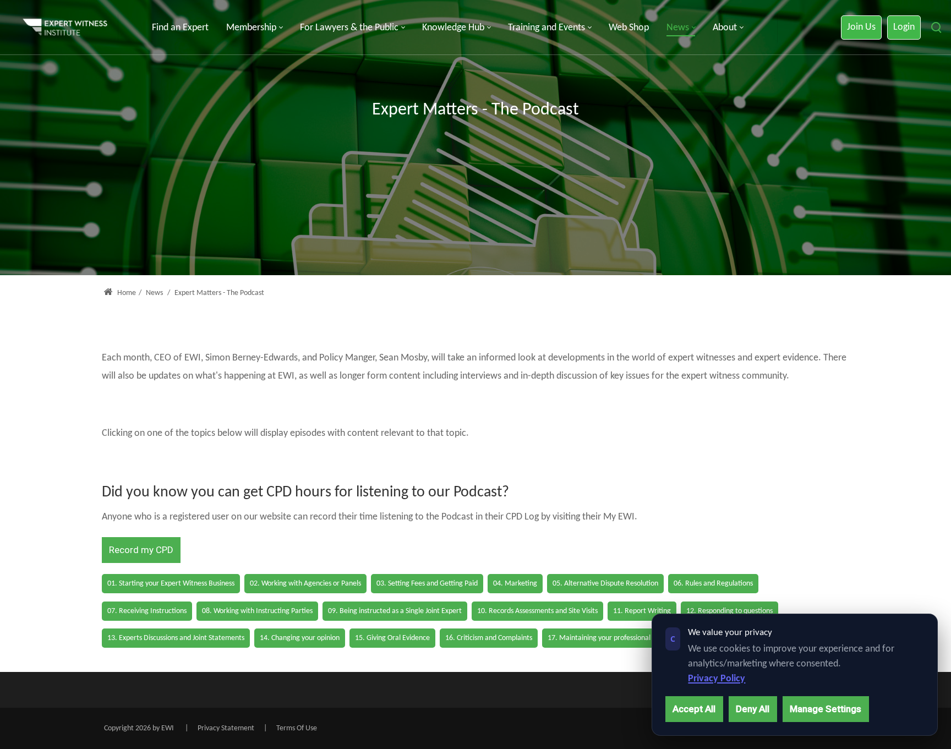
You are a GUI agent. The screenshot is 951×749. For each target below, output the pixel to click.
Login (904, 27)
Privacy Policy (716, 679)
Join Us (861, 27)
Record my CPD (141, 549)
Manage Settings (825, 708)
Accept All (694, 708)
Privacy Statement (226, 728)
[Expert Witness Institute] (65, 27)
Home (126, 293)
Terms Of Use (296, 728)
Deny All (752, 708)
